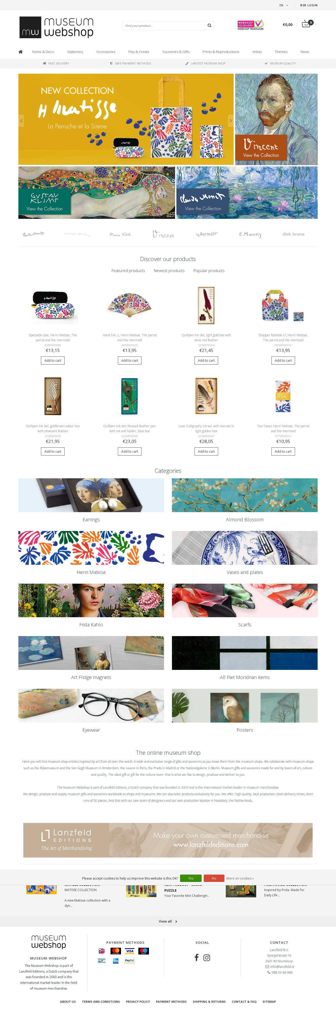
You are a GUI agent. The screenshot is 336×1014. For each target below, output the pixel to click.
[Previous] (21, 121)
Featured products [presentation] (128, 270)
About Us (68, 1002)
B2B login (309, 5)
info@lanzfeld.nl (282, 966)
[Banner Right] (247, 192)
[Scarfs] (245, 600)
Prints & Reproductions (221, 51)
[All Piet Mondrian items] (245, 653)
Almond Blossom (245, 519)
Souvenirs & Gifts (176, 51)
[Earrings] (91, 495)
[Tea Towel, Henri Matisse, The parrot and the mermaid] (283, 396)
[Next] (231, 121)
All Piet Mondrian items (245, 677)
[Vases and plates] (245, 548)
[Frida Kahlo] (91, 600)
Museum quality (283, 63)
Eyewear (91, 730)
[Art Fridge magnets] (91, 653)
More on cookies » (240, 878)
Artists (257, 51)
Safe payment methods (133, 63)
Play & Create (138, 51)
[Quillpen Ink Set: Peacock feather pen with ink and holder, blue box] (129, 396)
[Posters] (245, 706)
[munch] (256, 234)
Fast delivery (58, 63)
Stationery (75, 51)
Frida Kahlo (91, 624)
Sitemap (269, 1002)
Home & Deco (43, 51)
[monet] (40, 234)
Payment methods (171, 1002)
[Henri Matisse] (91, 548)
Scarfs (244, 624)
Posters (245, 730)
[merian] (126, 234)
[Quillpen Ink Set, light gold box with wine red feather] (206, 305)
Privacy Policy (138, 1002)
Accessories (105, 51)
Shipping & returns (209, 1002)
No (214, 878)
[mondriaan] (83, 234)
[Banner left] (96, 192)
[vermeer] (213, 234)
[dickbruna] (300, 234)
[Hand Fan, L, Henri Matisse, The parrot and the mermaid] (129, 305)
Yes (190, 878)
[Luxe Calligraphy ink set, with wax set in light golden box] (206, 396)
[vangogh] (170, 234)
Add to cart (52, 360)
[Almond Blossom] (245, 495)
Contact (279, 942)
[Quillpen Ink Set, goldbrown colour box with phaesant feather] (53, 396)
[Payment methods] (101, 951)
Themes (281, 51)
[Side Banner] (276, 119)
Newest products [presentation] (169, 270)
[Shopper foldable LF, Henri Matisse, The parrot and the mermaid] (283, 305)
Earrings (91, 519)
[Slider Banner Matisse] (126, 119)
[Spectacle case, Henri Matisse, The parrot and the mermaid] (53, 305)
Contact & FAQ (244, 1002)
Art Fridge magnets (91, 677)
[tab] (128, 271)
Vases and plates (245, 572)
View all (166, 921)
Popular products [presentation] (209, 270)
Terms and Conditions (101, 1002)
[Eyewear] (91, 706)
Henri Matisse (91, 572)
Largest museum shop (208, 63)
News (305, 51)
